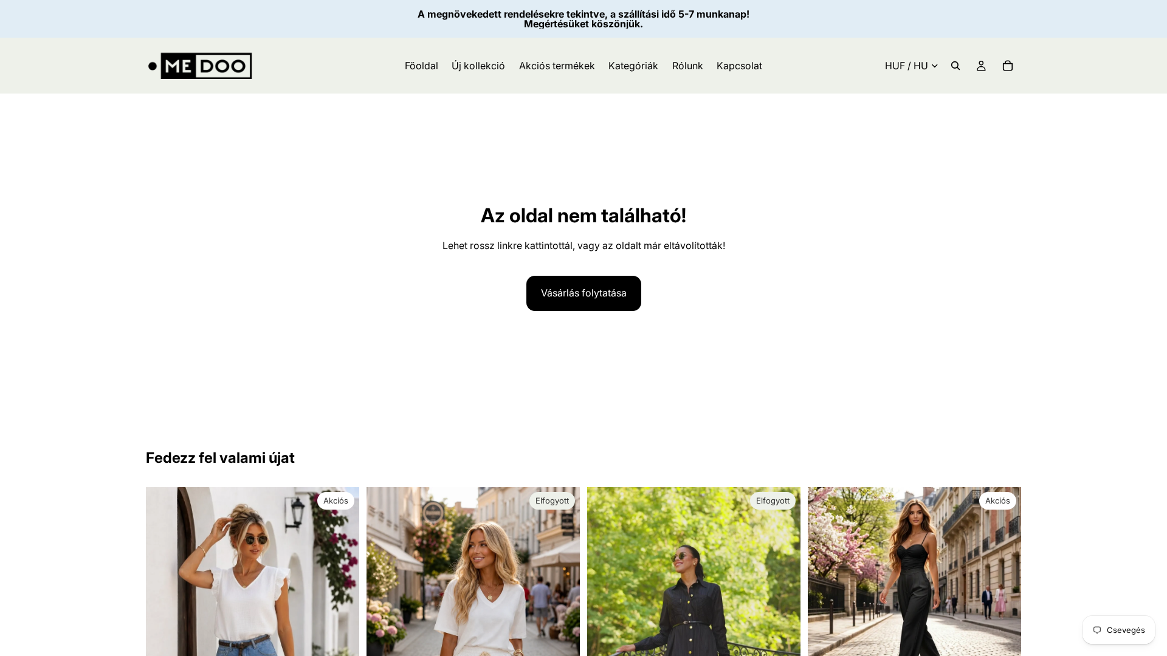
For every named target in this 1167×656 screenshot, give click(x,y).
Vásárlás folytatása (584, 293)
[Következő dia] (1003, 594)
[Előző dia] (826, 594)
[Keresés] (955, 65)
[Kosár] (1007, 65)
